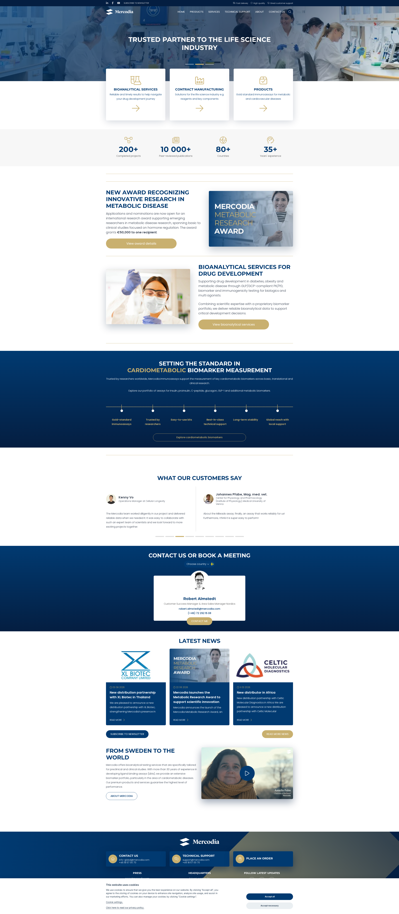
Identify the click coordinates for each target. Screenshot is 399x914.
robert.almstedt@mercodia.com (199, 609)
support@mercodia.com (196, 860)
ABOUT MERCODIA (122, 796)
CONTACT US (277, 12)
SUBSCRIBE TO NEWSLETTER (127, 734)
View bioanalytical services (234, 324)
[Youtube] (118, 3)
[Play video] (247, 773)
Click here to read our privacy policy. (125, 907)
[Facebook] (112, 3)
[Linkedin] (107, 3)
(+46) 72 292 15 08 (199, 613)
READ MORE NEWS (277, 734)
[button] (189, 64)
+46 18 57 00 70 (127, 862)
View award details (141, 243)
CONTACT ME (199, 621)
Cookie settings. (114, 902)
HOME (181, 12)
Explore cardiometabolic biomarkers (199, 437)
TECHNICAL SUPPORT (237, 12)
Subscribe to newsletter (136, 3)
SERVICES (214, 12)
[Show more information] (263, 859)
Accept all (270, 896)
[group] (199, 43)
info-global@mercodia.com (134, 860)
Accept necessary (270, 905)
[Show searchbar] (290, 12)
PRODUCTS (196, 12)
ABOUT (259, 12)
